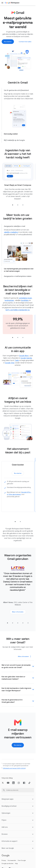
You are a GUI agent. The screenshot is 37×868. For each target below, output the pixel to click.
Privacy (4, 863)
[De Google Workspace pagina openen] (12, 3)
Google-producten (7, 866)
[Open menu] (2, 2)
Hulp (16, 866)
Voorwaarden (12, 863)
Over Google (22, 863)
